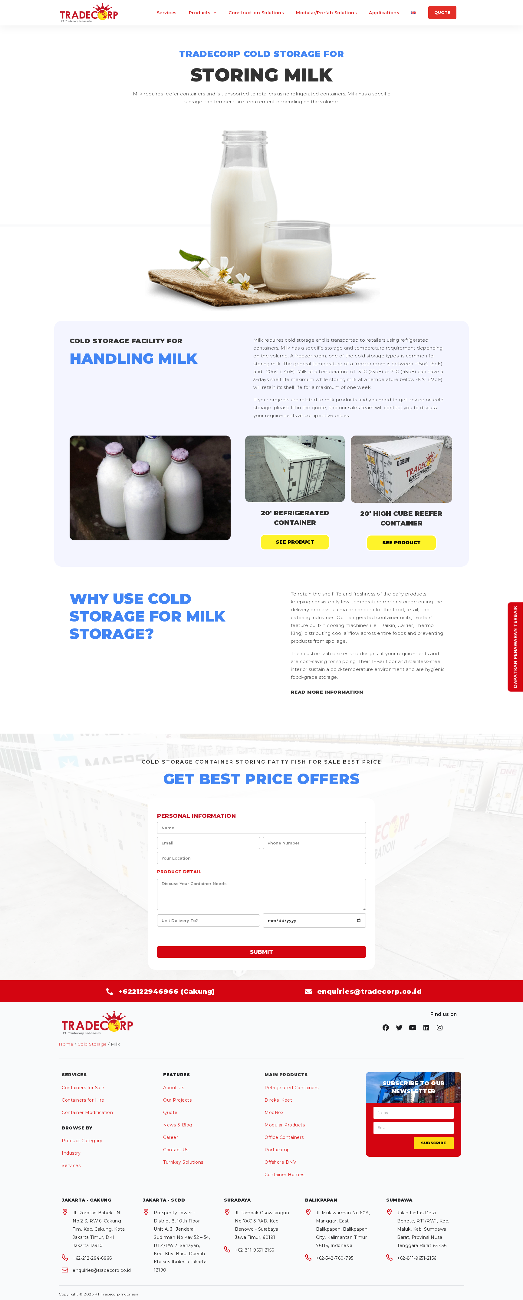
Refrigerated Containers (292, 1087)
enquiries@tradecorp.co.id (102, 1270)
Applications (384, 12)
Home (66, 1044)
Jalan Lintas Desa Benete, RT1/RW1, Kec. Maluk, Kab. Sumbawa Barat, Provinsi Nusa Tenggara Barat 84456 (423, 1229)
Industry (71, 1153)
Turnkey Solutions (183, 1162)
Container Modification (87, 1112)
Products (200, 12)
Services (167, 12)
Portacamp (277, 1149)
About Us (173, 1087)
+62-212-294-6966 (92, 1258)
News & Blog (177, 1125)
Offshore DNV (280, 1162)
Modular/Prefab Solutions (326, 12)
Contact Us (175, 1149)
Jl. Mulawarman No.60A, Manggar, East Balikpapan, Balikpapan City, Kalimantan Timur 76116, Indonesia (343, 1229)
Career (170, 1137)
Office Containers (284, 1137)
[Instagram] (439, 1027)
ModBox (274, 1112)
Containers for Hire (83, 1100)
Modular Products (285, 1125)
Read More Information (327, 692)
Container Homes (284, 1174)
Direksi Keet (278, 1100)
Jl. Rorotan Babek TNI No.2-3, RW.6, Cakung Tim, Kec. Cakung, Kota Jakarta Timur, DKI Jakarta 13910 (99, 1229)
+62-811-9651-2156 (254, 1250)
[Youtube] (412, 1027)
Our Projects (177, 1100)
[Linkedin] (426, 1027)
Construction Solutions (256, 12)
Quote (170, 1112)
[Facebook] (386, 1027)
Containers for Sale (83, 1087)
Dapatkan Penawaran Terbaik (515, 647)
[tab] (369, 692)
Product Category (82, 1140)
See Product (295, 542)
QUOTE (442, 12)
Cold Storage (92, 1044)
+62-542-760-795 (335, 1258)
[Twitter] (399, 1027)
